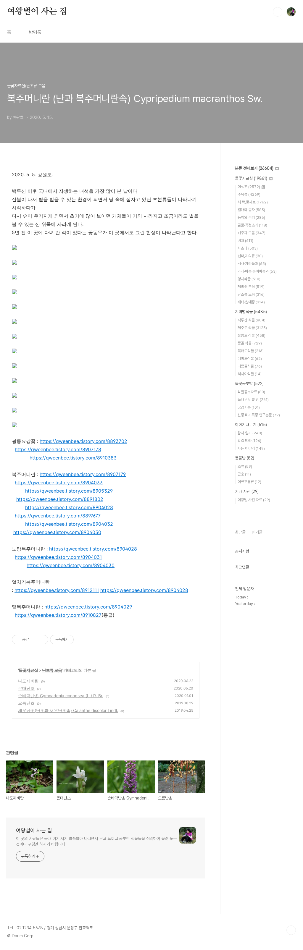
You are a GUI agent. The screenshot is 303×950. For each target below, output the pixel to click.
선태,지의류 (250, 256)
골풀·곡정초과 (252, 225)
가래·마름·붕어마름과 (257, 271)
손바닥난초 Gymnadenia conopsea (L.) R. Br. (60, 695)
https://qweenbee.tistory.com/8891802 (59, 499)
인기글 (257, 532)
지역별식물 (251, 311)
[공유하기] (34, 639)
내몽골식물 (250, 366)
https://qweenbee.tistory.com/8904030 (57, 532)
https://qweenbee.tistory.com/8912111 (56, 590)
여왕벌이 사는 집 (37, 11)
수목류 (249, 194)
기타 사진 (247, 491)
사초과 (248, 248)
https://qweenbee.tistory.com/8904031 (58, 557)
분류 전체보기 (254, 168)
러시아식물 (250, 374)
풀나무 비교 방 (253, 399)
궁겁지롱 (249, 407)
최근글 (240, 532)
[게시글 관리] (41, 639)
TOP (291, 930)
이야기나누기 (251, 424)
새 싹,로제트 (253, 202)
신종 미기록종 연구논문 (259, 415)
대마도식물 (250, 358)
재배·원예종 (251, 302)
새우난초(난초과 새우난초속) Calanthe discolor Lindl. (68, 710)
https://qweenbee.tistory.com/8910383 (73, 458)
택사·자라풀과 (252, 263)
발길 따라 (249, 440)
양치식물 (249, 279)
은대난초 (26, 688)
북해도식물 (251, 351)
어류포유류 (249, 482)
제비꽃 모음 (251, 286)
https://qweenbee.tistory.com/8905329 (69, 491)
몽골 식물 (250, 343)
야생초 (249, 187)
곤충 (244, 474)
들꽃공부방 (249, 383)
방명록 (35, 32)
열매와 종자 (251, 210)
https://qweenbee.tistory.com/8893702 (83, 441)
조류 (245, 466)
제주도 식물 (252, 328)
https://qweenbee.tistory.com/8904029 (88, 607)
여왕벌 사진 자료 (254, 500)
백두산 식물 (251, 320)
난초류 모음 (52, 670)
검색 (277, 11)
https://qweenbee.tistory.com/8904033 (59, 482)
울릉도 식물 (251, 335)
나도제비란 (28, 680)
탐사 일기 (250, 433)
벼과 (245, 240)
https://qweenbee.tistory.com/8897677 (58, 516)
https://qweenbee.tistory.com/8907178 (58, 449)
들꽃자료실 (28, 670)
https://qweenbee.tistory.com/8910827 (58, 615)
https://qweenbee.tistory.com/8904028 (69, 507)
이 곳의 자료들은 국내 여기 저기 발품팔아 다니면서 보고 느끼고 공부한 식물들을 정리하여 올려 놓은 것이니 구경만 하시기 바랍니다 (96, 841)
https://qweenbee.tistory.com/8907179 (83, 474)
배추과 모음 (251, 233)
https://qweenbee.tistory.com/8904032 (69, 524)
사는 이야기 (251, 448)
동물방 (244, 458)
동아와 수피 (251, 217)
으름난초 (26, 702)
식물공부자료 (251, 392)
